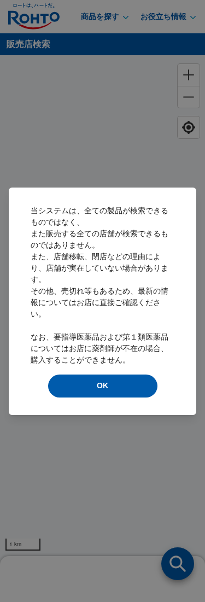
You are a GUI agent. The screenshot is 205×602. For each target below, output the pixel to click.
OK (102, 385)
